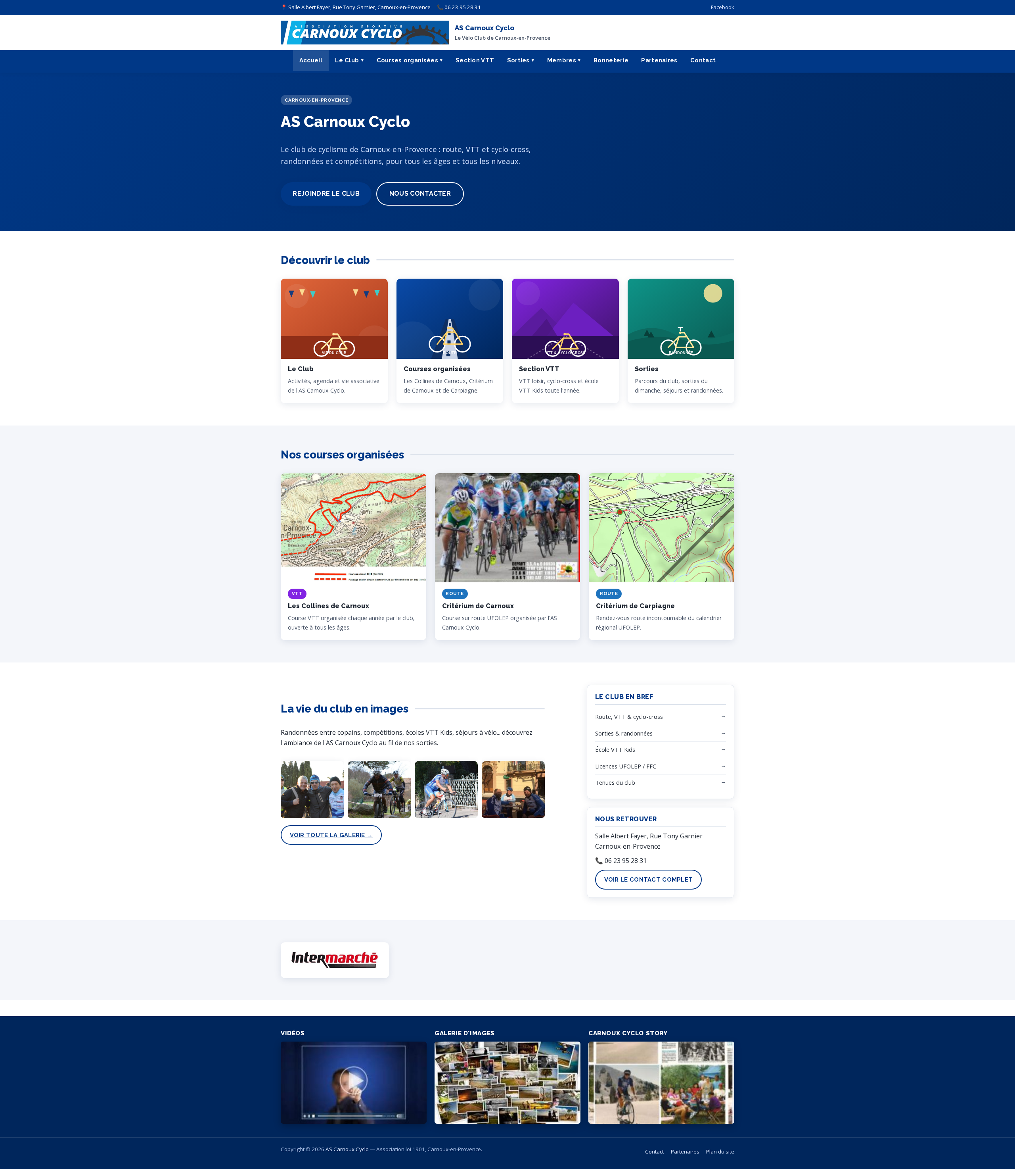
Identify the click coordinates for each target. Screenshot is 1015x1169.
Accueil (310, 60)
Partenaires (659, 60)
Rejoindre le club (326, 193)
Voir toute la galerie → (331, 835)
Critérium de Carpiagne (635, 606)
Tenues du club (660, 782)
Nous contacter (420, 193)
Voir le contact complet (648, 879)
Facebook (722, 7)
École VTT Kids (660, 749)
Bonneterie (611, 60)
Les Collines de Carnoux (328, 606)
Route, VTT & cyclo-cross (660, 716)
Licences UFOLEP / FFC (660, 766)
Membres (561, 60)
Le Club (347, 60)
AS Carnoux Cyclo (347, 1149)
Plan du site (720, 1151)
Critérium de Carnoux (478, 606)
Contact (703, 60)
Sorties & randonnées (660, 733)
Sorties (518, 60)
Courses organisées (407, 60)
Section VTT (475, 60)
